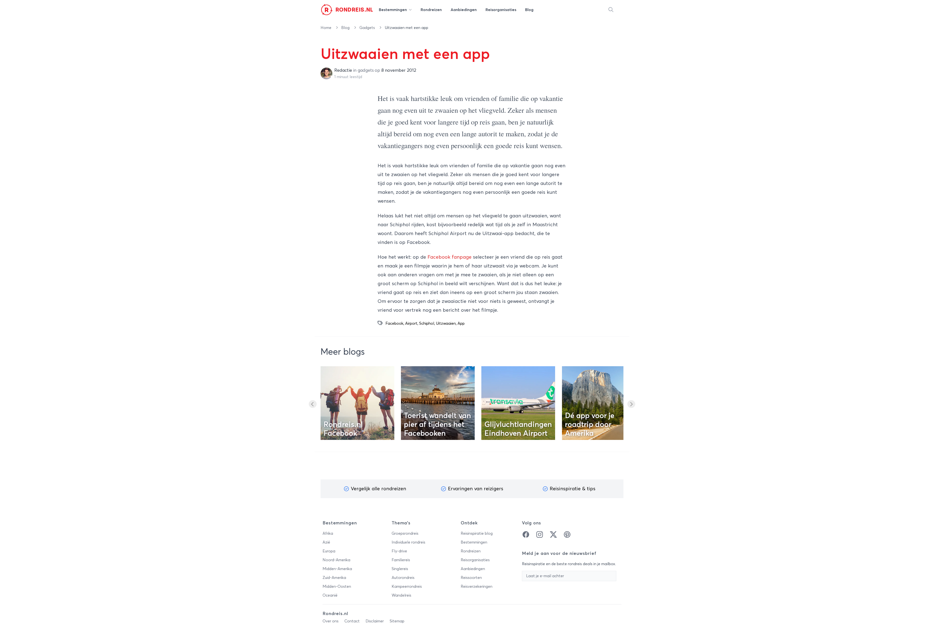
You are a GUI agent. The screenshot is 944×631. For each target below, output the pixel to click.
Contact (352, 621)
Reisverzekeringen (476, 587)
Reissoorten (471, 578)
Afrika (328, 533)
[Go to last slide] (313, 404)
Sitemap (397, 621)
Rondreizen (471, 551)
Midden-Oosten (337, 587)
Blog (346, 28)
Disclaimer (375, 621)
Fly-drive (399, 551)
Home (326, 28)
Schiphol (426, 323)
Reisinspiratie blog (477, 533)
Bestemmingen (474, 542)
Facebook (394, 323)
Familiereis (401, 560)
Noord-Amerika (336, 560)
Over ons (331, 621)
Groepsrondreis (405, 533)
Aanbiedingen (473, 569)
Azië (326, 542)
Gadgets (367, 28)
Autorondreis (403, 578)
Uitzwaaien (446, 323)
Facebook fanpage (450, 257)
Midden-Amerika (337, 569)
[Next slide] (631, 404)
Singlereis (400, 569)
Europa (329, 551)
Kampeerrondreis (407, 587)
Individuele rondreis (408, 542)
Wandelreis (401, 595)
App (461, 323)
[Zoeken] (610, 10)
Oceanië (330, 595)
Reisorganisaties (475, 560)
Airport (411, 323)
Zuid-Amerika (334, 578)
